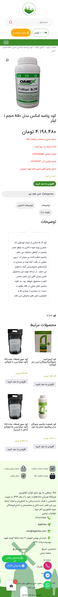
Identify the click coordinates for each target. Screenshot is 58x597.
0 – (39, 32)
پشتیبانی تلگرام (14, 565)
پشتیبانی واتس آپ (13, 559)
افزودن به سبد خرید (45, 184)
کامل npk (39, 47)
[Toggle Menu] (6, 42)
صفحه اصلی (45, 553)
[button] (7, 60)
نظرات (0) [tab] (45, 212)
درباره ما (47, 560)
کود (48, 47)
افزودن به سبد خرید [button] (45, 384)
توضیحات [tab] (45, 205)
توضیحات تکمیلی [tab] (25, 205)
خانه (54, 47)
